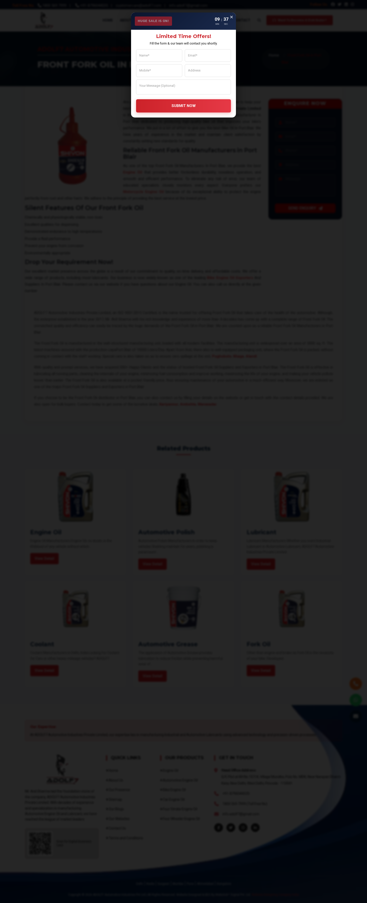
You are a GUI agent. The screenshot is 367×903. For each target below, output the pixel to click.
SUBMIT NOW (184, 106)
